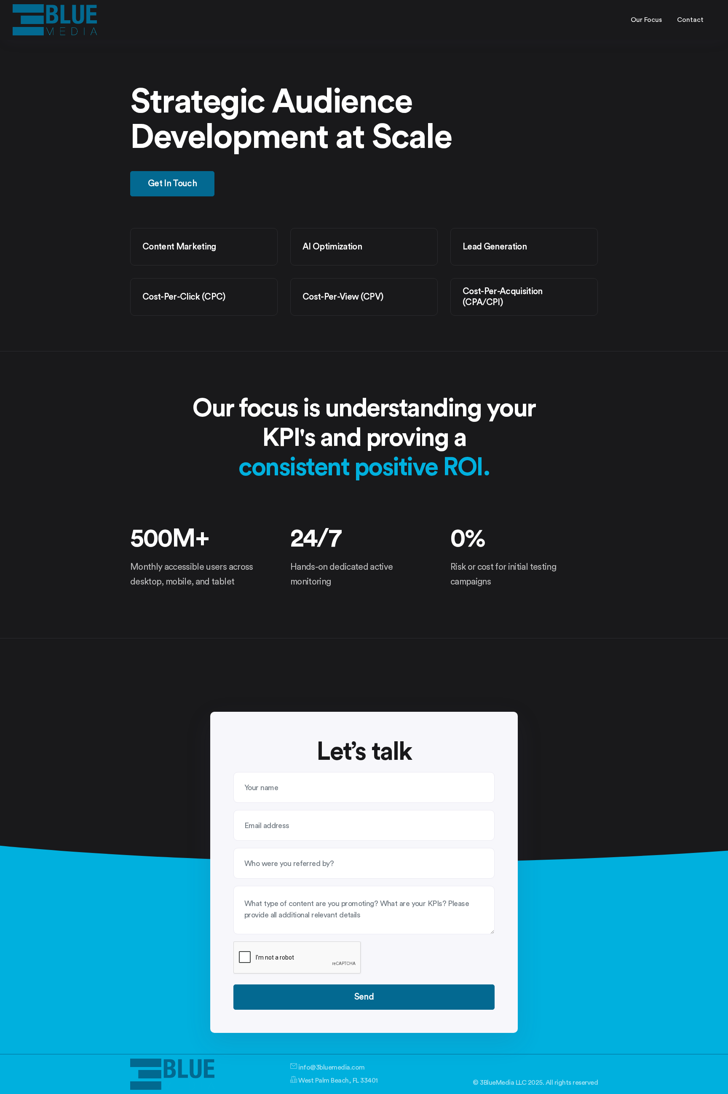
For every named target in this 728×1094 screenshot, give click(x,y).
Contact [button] (690, 19)
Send (364, 996)
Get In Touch (172, 183)
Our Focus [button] (646, 19)
